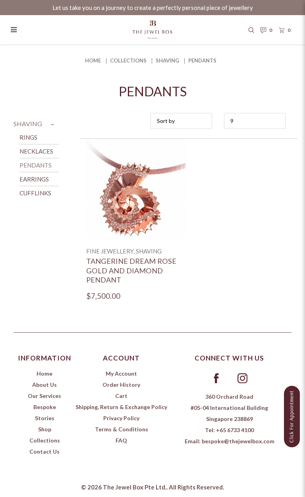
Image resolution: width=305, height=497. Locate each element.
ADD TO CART (136, 198)
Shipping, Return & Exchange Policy (121, 406)
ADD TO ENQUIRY (136, 178)
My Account (121, 373)
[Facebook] (216, 377)
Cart (121, 395)
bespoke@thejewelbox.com (238, 441)
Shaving (167, 60)
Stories (44, 418)
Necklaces (36, 151)
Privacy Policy (121, 418)
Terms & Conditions (121, 429)
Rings (28, 137)
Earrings (34, 179)
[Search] (251, 30)
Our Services (44, 395)
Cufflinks (35, 193)
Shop (44, 429)
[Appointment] (292, 415)
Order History (121, 384)
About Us (44, 384)
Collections (128, 60)
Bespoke (44, 406)
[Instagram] (242, 377)
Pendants (202, 60)
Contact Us (44, 451)
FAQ (121, 440)
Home (93, 60)
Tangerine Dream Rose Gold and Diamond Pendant (131, 270)
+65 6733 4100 (235, 430)
